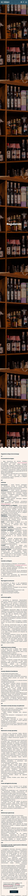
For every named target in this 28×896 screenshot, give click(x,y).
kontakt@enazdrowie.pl (20, 565)
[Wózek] (21, 2)
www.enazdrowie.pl (22, 462)
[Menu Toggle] (26, 2)
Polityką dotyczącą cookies (11, 885)
